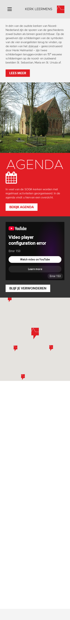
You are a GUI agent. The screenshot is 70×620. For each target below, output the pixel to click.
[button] (15, 348)
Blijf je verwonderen (27, 288)
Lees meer (17, 73)
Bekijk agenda (21, 207)
